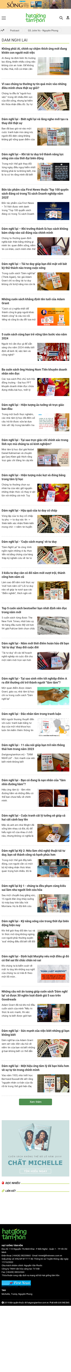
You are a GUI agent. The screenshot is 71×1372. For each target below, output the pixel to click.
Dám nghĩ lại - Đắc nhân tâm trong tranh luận (31, 714)
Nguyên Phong (25, 1294)
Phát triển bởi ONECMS (60, 1302)
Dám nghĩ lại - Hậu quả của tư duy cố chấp (29, 510)
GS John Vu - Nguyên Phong (43, 30)
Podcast (14, 30)
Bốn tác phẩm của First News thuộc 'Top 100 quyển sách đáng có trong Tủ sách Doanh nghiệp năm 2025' (35, 193)
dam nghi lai (14, 40)
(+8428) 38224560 (15, 1272)
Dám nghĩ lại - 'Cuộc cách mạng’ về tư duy (29, 541)
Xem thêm (35, 1101)
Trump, (14, 1294)
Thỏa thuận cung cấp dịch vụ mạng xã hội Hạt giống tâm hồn (30, 1275)
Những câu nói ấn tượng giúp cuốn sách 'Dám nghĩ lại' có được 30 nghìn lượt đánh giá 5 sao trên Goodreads (35, 995)
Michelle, (6, 1294)
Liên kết (10, 1190)
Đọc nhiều (12, 1183)
